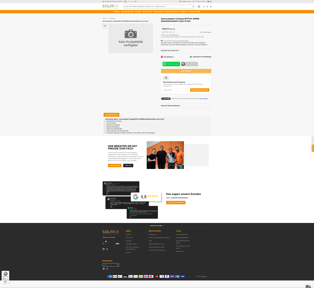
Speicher (138, 11)
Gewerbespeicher (182, 237)
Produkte (112, 18)
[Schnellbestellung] (207, 6)
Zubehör (184, 11)
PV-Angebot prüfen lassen (183, 247)
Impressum (153, 234)
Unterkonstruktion (171, 11)
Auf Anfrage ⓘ (169, 57)
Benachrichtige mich (199, 90)
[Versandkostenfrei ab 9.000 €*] (113, 1)
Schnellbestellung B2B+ (182, 242)
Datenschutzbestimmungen (159, 237)
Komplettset (147, 11)
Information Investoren (157, 250)
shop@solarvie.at (186, 1)
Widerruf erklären (109, 237)
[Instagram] (210, 1)
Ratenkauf (180, 251)
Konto (204, 6)
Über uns (128, 165)
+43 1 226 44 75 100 (200, 1)
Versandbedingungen (157, 247)
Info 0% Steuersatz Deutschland (132, 248)
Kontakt (128, 241)
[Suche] (193, 6)
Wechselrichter (127, 11)
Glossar (128, 252)
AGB (150, 241)
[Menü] (8, 272)
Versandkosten (173, 35)
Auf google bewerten (175, 202)
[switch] (5, 282)
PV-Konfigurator (182, 234)
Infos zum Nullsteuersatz (180, 41)
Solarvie (204, 276)
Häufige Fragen (131, 244)
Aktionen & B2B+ (194, 11)
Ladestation (158, 11)
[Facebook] (208, 1)
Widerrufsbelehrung (156, 244)
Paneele (117, 11)
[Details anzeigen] (111, 232)
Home (105, 18)
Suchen (128, 234)
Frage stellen (115, 165)
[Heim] (110, 6)
